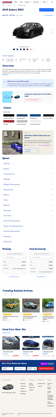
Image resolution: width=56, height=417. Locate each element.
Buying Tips (23, 391)
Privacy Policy (49, 388)
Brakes (6, 195)
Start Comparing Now (32, 99)
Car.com (40, 386)
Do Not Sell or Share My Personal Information (50, 397)
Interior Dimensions (11, 231)
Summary (7, 236)
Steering (6, 210)
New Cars (44, 363)
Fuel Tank (7, 216)
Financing (23, 393)
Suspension (8, 190)
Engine (6, 169)
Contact (31, 390)
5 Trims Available (48, 15)
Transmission (8, 174)
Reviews (23, 388)
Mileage (6, 179)
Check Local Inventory (46, 9)
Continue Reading (28, 150)
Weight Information (11, 184)
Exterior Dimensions (11, 221)
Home (3, 5)
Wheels (6, 205)
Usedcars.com (41, 383)
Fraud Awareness (50, 402)
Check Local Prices (46, 368)
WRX (14, 5)
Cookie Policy (49, 392)
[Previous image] (3, 29)
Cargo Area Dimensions (13, 226)
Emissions (7, 242)
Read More (5, 74)
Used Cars (51, 363)
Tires (5, 200)
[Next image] (52, 29)
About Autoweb (31, 384)
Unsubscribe (50, 405)
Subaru (9, 5)
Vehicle (6, 163)
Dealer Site (32, 387)
